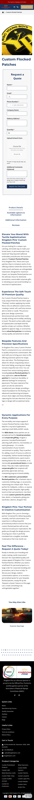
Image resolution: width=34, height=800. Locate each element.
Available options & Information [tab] (16, 214)
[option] (17, 620)
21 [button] (7, 652)
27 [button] (18, 652)
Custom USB (6, 770)
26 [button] (16, 652)
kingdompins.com (9, 756)
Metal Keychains (23, 765)
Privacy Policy (6, 729)
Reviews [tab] (16, 225)
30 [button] (24, 652)
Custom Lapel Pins (24, 779)
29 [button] (22, 652)
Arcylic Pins (21, 787)
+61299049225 (8, 750)
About (4, 705)
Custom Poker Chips (8, 776)
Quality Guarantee (8, 711)
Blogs (3, 720)
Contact (4, 717)
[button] (32, 2)
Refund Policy (6, 735)
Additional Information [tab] (15, 220)
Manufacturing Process (9, 708)
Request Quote (27, 7)
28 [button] (20, 652)
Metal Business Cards (9, 773)
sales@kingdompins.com (12, 753)
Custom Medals (23, 781)
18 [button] (1, 652)
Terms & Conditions (8, 732)
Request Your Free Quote (17, 186)
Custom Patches (23, 773)
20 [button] (5, 652)
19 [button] (3, 652)
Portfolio (4, 714)
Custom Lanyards (23, 776)
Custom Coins (22, 784)
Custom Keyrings (17, 626)
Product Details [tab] (16, 207)
